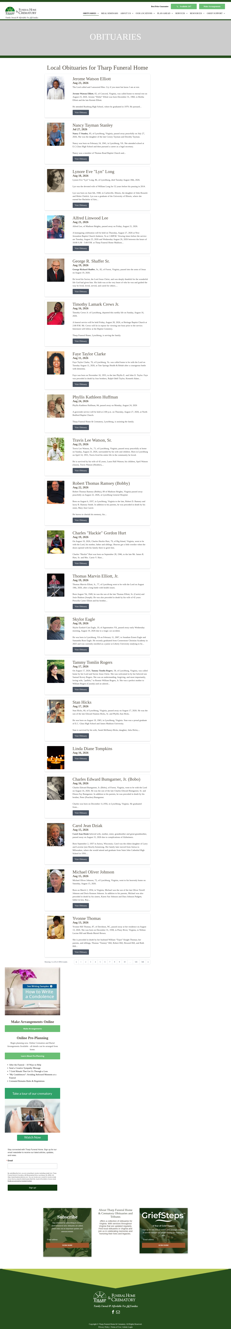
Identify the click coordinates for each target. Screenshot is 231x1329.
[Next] (148, 962)
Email (10, 1161)
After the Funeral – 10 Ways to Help (25, 1065)
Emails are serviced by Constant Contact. (20, 1181)
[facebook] (113, 1312)
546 (142, 962)
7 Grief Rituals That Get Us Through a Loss (28, 1071)
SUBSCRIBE (67, 1245)
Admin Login (127, 1327)
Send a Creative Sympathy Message (25, 1068)
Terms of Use (116, 1327)
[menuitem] (91, 13)
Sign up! (32, 1187)
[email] (118, 1312)
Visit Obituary (81, 112)
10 (124, 962)
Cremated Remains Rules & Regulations (27, 1081)
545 (136, 962)
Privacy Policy (103, 1327)
